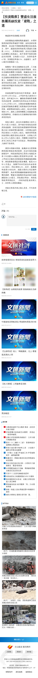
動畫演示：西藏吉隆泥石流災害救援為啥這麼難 (20, 459)
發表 (33, 229)
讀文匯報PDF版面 (29, 197)
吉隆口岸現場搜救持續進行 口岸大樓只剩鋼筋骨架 (20, 438)
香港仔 (19, 652)
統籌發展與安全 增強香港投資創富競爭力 (19, 260)
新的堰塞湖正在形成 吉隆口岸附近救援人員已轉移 (20, 480)
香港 (22, 2)
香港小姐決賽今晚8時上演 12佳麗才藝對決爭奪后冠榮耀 (20, 449)
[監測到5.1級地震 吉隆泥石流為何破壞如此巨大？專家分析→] (19, 614)
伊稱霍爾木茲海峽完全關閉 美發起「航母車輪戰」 (20, 433)
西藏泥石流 (12, 2)
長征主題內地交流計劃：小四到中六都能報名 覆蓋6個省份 (20, 464)
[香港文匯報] (2, 2)
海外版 (29, 652)
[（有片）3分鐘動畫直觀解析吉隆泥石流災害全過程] (19, 540)
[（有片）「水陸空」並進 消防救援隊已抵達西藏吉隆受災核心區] (19, 589)
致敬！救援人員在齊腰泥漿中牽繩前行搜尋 (20, 491)
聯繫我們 (9, 672)
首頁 (18, 2)
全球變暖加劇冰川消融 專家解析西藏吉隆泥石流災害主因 (20, 469)
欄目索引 (17, 639)
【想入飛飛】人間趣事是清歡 (14, 384)
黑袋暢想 (5, 413)
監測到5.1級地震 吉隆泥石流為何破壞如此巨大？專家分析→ (18, 626)
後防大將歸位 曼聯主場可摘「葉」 (19, 495)
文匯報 (13, 8)
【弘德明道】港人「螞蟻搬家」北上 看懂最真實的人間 (19, 353)
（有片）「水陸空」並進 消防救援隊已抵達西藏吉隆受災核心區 (19, 602)
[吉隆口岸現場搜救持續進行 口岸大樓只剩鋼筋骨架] (19, 515)
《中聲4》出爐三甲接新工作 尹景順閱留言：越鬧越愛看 (20, 454)
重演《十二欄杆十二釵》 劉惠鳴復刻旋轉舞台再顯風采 (20, 444)
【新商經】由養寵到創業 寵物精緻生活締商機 (19, 291)
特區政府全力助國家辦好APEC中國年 (20, 476)
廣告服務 (19, 672)
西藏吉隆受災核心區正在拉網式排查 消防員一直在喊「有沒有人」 (19, 577)
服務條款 (29, 672)
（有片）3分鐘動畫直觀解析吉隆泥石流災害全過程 (18, 552)
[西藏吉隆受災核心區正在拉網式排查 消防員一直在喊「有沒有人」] (19, 565)
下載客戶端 (30, 2)
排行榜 (5, 422)
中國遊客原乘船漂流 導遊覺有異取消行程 (19, 322)
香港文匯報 (5, 8)
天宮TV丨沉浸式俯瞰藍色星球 (17, 473)
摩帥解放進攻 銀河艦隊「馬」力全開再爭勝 (20, 485)
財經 (19, 8)
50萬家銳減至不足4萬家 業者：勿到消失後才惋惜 (20, 428)
